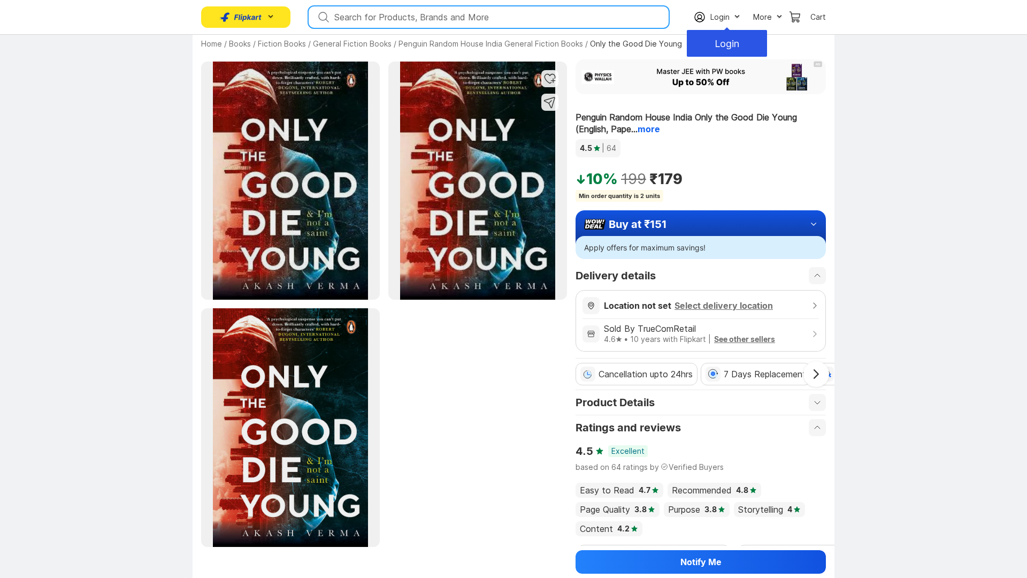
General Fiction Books (352, 43)
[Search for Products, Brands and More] (322, 17)
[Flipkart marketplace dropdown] (241, 17)
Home (211, 43)
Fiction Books (282, 43)
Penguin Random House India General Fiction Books (490, 43)
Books (240, 43)
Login (727, 43)
